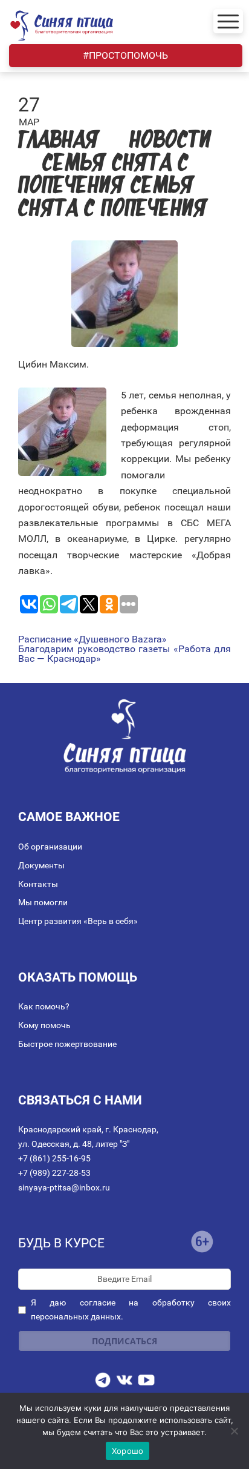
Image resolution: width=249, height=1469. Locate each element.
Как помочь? (44, 1006)
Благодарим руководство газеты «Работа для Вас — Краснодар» (124, 654)
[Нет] (234, 1431)
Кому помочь (44, 1025)
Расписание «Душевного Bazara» (92, 639)
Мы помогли (43, 902)
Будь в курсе (61, 1243)
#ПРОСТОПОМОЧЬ (125, 55)
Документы (41, 865)
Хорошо (128, 1451)
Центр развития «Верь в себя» (78, 921)
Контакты (38, 884)
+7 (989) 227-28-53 (54, 1173)
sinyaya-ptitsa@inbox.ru (64, 1187)
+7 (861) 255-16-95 (54, 1158)
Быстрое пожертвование (67, 1044)
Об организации (50, 846)
